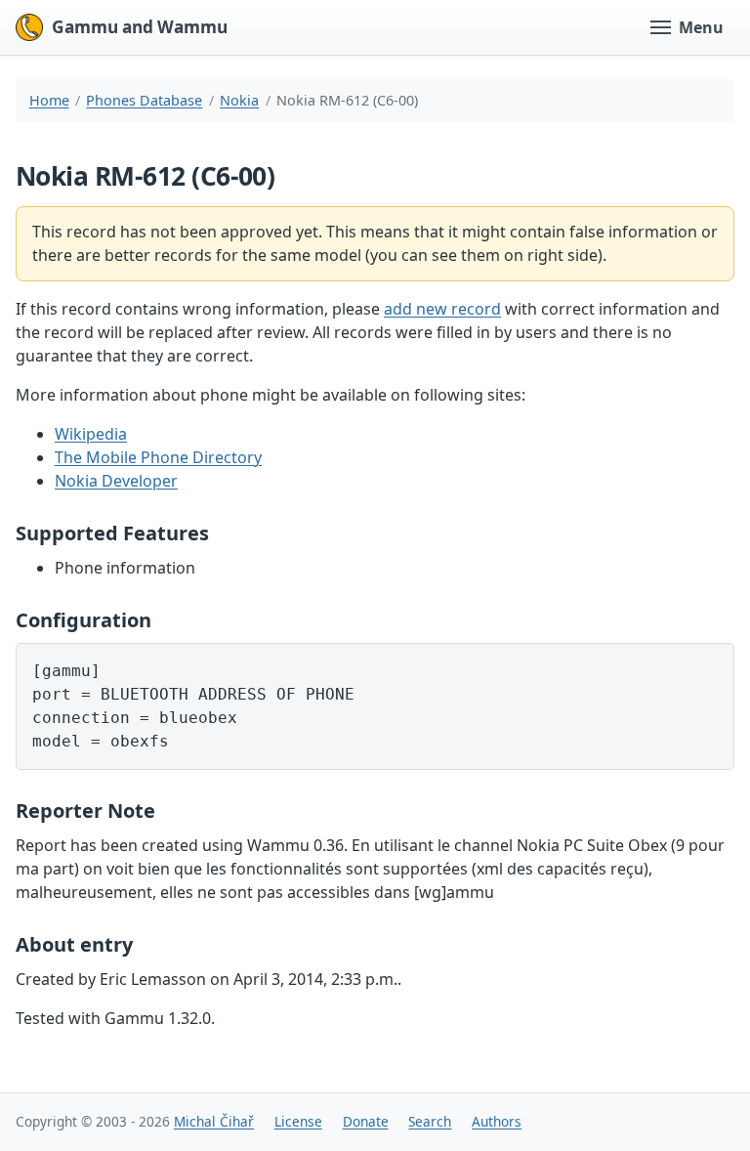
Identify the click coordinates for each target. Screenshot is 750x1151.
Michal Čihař (214, 1121)
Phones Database (144, 100)
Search (429, 1121)
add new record (442, 309)
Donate (366, 1121)
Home (49, 100)
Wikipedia (91, 434)
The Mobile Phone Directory (158, 457)
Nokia (239, 100)
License (298, 1121)
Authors (496, 1121)
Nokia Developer (116, 480)
